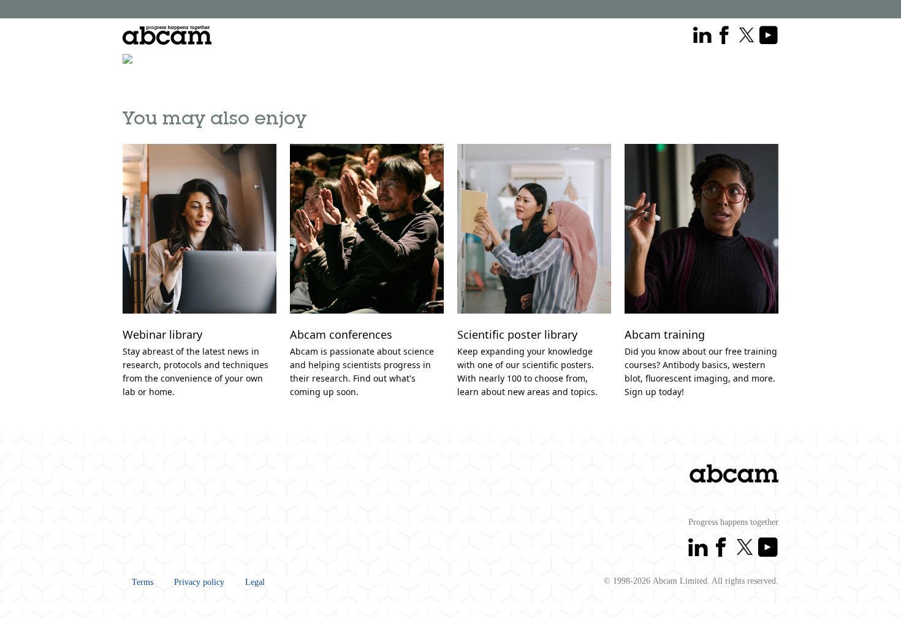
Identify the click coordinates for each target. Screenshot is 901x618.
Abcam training (665, 334)
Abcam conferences (341, 334)
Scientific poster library (517, 334)
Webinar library (162, 334)
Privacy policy (199, 582)
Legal (255, 582)
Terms (142, 582)
